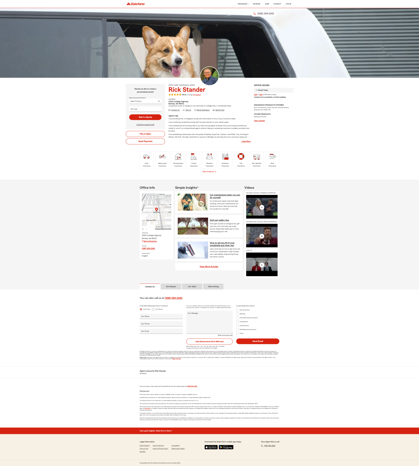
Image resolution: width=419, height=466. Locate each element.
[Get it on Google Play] (226, 447)
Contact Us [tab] (150, 287)
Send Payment (145, 141)
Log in (288, 4)
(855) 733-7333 (176, 358)
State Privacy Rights (178, 448)
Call (255, 94)
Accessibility (176, 445)
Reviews (256, 4)
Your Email (146, 309)
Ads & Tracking (144, 445)
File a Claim (145, 134)
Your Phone (159, 309)
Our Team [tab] (192, 287)
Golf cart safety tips (219, 220)
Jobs (267, 4)
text (260, 94)
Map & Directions (150, 241)
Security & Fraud (158, 445)
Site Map (142, 451)
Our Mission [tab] (171, 287)
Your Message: (193, 313)
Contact (277, 4)
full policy (147, 408)
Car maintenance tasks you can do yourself (225, 196)
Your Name (145, 316)
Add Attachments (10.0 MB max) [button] (209, 342)
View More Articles (209, 267)
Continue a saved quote (145, 124)
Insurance (242, 4)
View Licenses (259, 121)
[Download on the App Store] (211, 447)
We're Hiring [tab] (213, 287)
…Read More (246, 141)
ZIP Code (134, 109)
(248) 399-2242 (148, 248)
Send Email (257, 341)
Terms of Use (144, 448)
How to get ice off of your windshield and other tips (222, 244)
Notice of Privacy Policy (160, 448)
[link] (136, 4)
